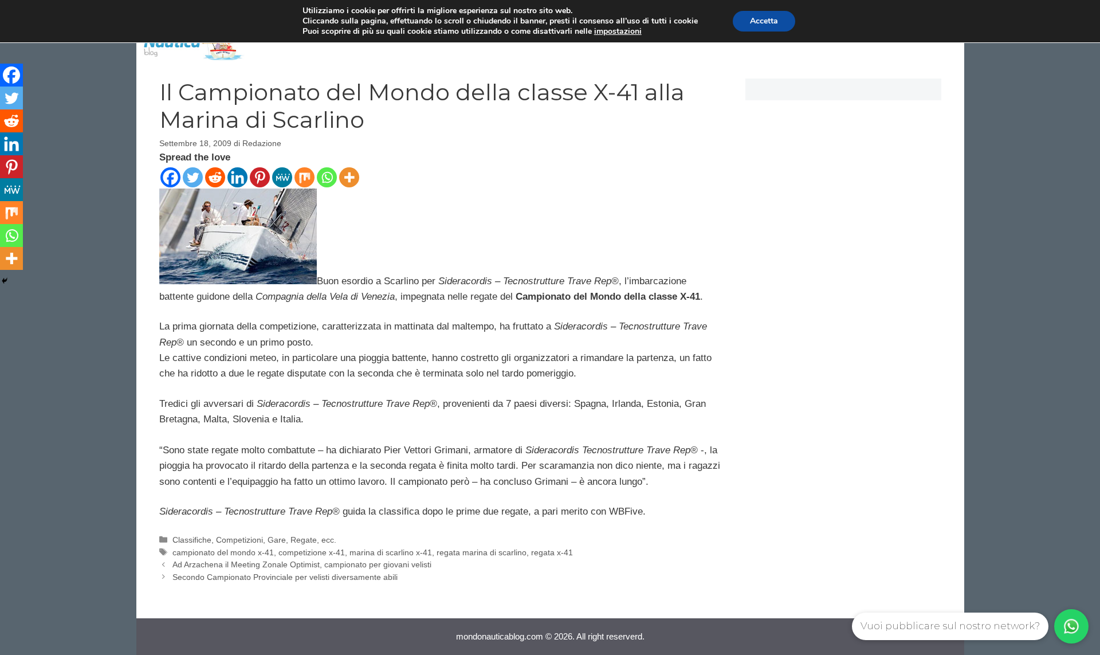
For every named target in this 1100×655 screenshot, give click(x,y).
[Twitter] (193, 177)
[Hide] (4, 280)
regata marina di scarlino (482, 552)
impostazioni (618, 31)
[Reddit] (215, 177)
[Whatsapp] (327, 177)
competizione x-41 (311, 552)
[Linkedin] (237, 177)
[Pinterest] (260, 177)
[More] (349, 177)
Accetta (764, 20)
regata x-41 (552, 552)
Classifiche (191, 539)
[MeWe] (282, 177)
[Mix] (304, 177)
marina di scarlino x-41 (390, 552)
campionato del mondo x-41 (223, 552)
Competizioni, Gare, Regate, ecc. (276, 539)
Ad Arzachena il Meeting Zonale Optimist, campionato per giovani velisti (301, 564)
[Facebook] (170, 177)
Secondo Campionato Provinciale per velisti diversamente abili (285, 577)
